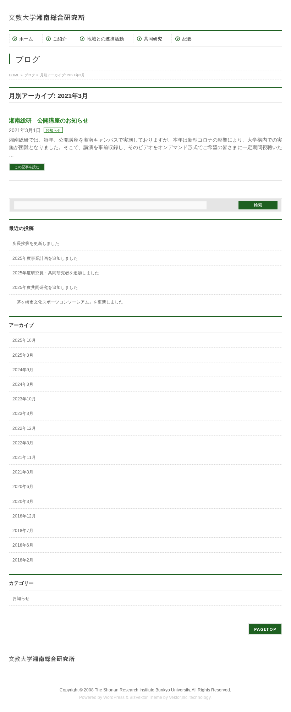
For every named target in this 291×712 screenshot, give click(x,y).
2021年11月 (24, 457)
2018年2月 (22, 560)
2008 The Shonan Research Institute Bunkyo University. (137, 690)
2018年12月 (24, 516)
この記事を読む (27, 167)
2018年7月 (22, 530)
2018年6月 (22, 545)
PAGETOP (265, 629)
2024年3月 (22, 384)
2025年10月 (24, 340)
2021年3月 (22, 472)
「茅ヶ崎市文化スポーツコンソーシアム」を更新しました (67, 302)
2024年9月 (22, 369)
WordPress (114, 697)
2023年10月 (24, 398)
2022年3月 (22, 442)
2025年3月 (22, 355)
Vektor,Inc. (178, 697)
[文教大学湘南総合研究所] (62, 15)
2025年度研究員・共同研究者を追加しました (55, 272)
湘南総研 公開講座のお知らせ (48, 120)
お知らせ (53, 130)
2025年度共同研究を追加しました (45, 287)
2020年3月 (22, 501)
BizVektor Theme (146, 697)
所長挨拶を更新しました (35, 243)
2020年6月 (22, 486)
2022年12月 (24, 428)
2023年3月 (22, 413)
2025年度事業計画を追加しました (45, 258)
